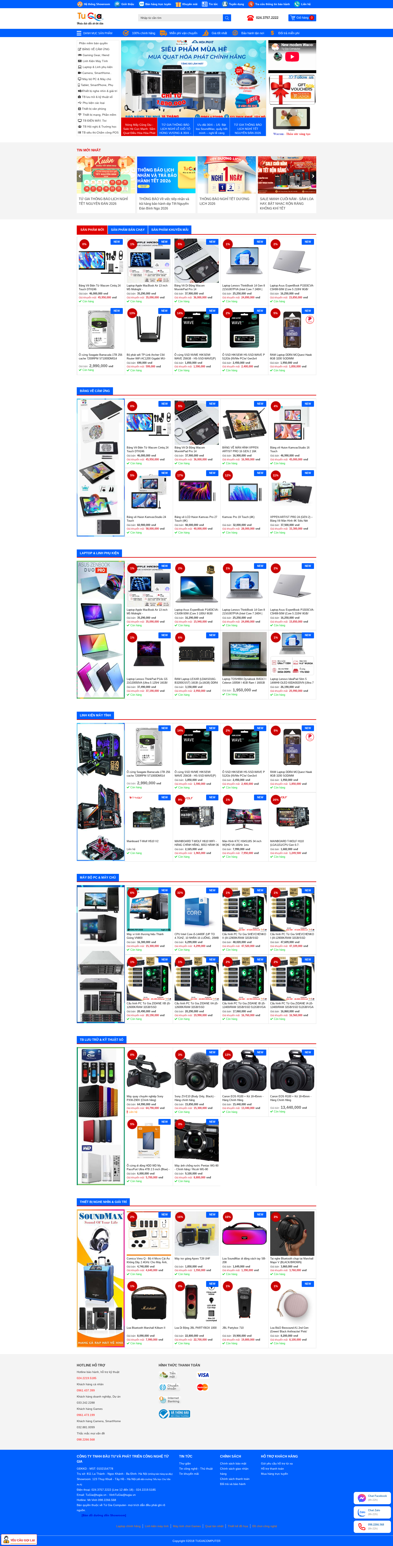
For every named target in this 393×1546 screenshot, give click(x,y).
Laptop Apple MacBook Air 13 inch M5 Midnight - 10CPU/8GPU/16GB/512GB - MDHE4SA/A (147, 287)
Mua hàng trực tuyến (274, 1473)
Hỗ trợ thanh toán (272, 1468)
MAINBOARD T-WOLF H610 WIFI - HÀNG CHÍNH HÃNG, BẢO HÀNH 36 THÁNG (197, 843)
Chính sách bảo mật (233, 1463)
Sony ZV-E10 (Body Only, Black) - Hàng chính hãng (195, 1098)
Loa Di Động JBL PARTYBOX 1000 (196, 1327)
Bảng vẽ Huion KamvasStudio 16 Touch (289, 449)
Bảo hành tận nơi (252, 33)
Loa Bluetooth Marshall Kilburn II (146, 1327)
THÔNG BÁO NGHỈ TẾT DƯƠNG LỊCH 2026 (164, 201)
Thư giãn (185, 1463)
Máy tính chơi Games (187, 1526)
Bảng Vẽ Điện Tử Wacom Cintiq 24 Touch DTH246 (100, 287)
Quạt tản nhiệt (214, 1526)
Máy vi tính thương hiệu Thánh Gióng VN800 (145, 936)
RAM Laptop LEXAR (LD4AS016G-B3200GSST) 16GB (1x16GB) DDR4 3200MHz (196, 681)
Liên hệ (133, 1111)
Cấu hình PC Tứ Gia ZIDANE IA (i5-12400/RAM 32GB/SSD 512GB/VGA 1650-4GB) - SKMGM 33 (291, 1005)
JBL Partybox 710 (233, 1327)
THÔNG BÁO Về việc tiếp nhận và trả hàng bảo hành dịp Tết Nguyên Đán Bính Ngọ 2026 (104, 203)
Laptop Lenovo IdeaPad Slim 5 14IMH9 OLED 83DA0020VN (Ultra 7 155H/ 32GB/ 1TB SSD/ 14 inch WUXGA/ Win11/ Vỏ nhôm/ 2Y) (292, 681)
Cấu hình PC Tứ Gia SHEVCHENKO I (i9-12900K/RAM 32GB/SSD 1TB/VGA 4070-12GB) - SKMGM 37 (292, 936)
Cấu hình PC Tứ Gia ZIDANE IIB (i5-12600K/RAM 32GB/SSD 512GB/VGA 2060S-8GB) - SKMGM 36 (149, 1005)
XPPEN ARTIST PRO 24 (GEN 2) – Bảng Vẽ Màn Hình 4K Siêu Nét (291, 518)
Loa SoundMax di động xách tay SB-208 (244, 1260)
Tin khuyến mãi (189, 1473)
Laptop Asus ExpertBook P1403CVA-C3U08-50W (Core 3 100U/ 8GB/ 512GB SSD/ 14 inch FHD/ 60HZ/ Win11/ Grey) (197, 611)
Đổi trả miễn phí (288, 33)
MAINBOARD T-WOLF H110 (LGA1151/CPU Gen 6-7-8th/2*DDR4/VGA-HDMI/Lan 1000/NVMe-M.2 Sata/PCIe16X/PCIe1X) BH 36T (289, 843)
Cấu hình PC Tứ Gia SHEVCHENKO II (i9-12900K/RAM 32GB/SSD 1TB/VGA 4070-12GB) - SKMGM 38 (244, 936)
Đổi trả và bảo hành (233, 1484)
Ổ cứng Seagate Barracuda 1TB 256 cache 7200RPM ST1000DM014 (100, 356)
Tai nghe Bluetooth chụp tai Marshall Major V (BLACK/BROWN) (291, 1260)
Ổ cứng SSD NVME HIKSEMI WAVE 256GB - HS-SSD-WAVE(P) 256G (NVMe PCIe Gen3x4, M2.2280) (195, 356)
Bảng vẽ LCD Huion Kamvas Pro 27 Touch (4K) (196, 518)
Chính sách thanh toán (235, 1478)
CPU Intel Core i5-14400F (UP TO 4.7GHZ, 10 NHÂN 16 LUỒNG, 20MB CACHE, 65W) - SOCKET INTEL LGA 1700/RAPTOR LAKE (197, 936)
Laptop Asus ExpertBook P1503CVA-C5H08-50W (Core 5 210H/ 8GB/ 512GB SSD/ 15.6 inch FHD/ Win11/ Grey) (292, 287)
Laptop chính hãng (128, 1526)
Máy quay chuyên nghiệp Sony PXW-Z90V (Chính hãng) (145, 1098)
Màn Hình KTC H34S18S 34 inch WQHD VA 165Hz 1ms (241, 843)
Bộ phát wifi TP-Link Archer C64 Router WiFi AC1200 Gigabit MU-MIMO (146, 356)
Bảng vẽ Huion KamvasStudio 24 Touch (146, 518)
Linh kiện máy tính (157, 1526)
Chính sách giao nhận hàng (234, 1471)
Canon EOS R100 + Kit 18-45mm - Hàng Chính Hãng (242, 1098)
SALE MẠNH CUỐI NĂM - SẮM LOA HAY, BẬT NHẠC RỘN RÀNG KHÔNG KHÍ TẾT (226, 203)
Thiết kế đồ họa (238, 1526)
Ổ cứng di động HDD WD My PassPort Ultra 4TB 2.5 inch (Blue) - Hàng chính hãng (148, 1167)
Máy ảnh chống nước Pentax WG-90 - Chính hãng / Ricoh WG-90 (196, 1167)
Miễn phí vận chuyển (183, 33)
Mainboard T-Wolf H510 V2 (142, 841)
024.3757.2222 (267, 18)
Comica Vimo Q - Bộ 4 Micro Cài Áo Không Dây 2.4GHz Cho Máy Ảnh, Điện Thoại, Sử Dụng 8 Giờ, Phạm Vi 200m (148, 1260)
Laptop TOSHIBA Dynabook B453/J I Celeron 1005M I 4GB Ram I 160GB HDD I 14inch (244, 681)
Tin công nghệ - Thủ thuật (196, 1468)
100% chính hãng (143, 33)
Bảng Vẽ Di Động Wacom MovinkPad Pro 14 (189, 287)
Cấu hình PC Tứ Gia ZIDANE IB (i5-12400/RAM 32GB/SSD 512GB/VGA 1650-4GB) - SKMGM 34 (243, 1005)
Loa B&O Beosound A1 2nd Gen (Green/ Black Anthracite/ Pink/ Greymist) (289, 1329)
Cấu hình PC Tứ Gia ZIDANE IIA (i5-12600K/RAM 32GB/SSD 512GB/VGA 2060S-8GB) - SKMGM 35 (196, 1005)
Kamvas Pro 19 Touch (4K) (238, 517)
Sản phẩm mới (92, 229)
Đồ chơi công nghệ (264, 1526)
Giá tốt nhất (219, 33)
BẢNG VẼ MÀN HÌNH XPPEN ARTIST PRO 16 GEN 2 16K (240, 449)
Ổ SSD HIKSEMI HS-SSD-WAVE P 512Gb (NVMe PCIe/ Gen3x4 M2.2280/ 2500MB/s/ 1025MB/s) (243, 356)
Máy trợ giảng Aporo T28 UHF (192, 1258)
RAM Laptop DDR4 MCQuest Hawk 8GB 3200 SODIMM (291, 356)
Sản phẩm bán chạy (128, 229)
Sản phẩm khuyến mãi (169, 229)
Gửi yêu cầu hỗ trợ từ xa (277, 1463)
